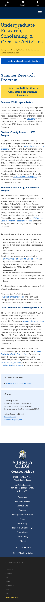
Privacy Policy (22, 532)
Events (22, 519)
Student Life (10, 585)
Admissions (10, 566)
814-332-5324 (10, 417)
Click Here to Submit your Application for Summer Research (22, 92)
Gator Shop (22, 523)
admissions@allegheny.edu (22, 488)
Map (37, 5)
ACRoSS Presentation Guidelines (19, 383)
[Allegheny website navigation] (40, 13)
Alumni (8, 593)
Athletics (8, 589)
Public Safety (22, 536)
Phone (7, 5)
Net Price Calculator (21, 528)
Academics (22, 497)
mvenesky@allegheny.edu (13, 297)
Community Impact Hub (33, 321)
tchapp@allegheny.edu (13, 419)
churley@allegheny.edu (11, 362)
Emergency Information (22, 514)
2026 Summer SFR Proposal (25, 176)
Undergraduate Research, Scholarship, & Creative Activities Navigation (26, 61)
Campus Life (22, 505)
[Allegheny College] (18, 12)
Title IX (23, 541)
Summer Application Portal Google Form (20, 259)
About (8, 582)
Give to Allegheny (12, 597)
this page (31, 118)
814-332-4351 (22, 491)
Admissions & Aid (22, 501)
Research (9, 574)
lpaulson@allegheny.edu (12, 365)
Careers (22, 510)
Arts (7, 578)
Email (22, 5)
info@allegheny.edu (22, 485)
